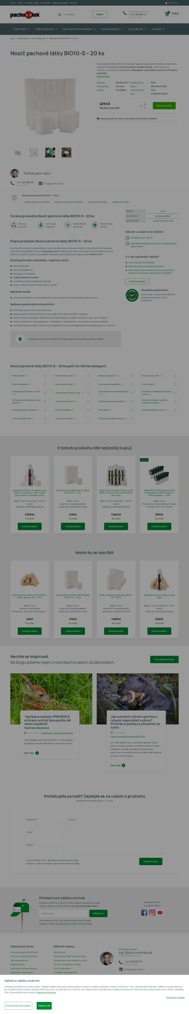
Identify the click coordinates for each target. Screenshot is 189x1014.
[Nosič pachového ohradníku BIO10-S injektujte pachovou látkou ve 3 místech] (50, 152)
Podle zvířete (23, 38)
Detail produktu (29, 526)
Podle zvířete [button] (20, 29)
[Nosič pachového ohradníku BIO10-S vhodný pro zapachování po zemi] (17, 152)
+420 (138, 14)
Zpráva (72, 819)
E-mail (29, 832)
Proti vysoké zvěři (38, 38)
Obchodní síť (59, 952)
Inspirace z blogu (121, 202)
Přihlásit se (98, 913)
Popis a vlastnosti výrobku (37, 202)
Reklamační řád (17, 964)
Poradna (29, 2)
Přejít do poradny (137, 281)
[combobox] (73, 14)
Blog (37, 2)
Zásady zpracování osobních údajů (70, 956)
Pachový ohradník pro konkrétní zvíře (127, 736)
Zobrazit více (103, 76)
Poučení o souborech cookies (67, 964)
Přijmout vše (44, 1005)
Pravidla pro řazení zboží (21, 972)
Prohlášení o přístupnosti (65, 972)
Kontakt (73, 2)
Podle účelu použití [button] (44, 29)
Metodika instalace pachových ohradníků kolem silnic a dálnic (154, 245)
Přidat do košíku (164, 105)
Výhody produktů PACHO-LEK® (24, 952)
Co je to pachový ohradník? (141, 262)
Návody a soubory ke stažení (69, 202)
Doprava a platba (60, 2)
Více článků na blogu (164, 659)
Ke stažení (45, 2)
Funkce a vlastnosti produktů (23, 956)
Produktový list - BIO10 (141, 237)
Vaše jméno (32, 819)
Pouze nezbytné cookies (18, 1005)
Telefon (30, 844)
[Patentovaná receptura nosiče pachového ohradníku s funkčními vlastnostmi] (34, 152)
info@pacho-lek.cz (54, 183)
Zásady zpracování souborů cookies (70, 960)
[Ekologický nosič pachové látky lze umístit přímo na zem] (66, 152)
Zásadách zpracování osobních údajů (61, 863)
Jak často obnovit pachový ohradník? (146, 266)
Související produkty (97, 202)
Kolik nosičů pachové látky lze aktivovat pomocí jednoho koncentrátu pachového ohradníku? (151, 272)
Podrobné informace (46, 992)
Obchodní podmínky (19, 960)
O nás (20, 2)
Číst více (29, 753)
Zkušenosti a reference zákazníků (57, 733)
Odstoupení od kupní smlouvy (23, 968)
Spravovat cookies (175, 997)
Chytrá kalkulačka (62, 968)
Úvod (13, 2)
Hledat (99, 14)
